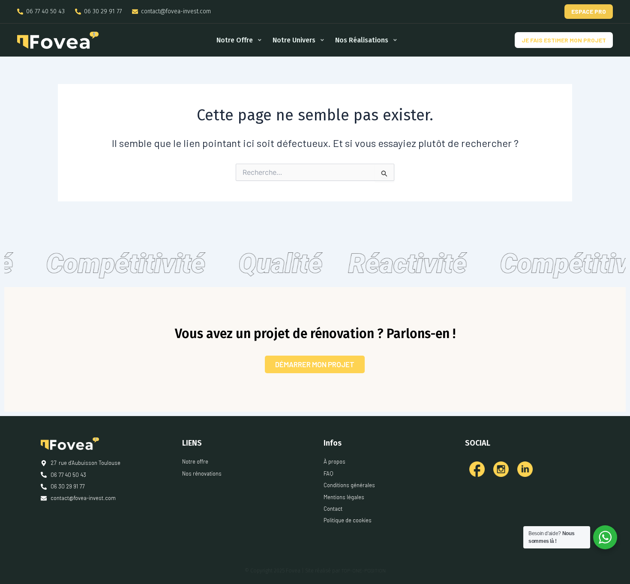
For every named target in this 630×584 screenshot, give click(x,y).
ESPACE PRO (588, 11)
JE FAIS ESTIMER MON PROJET (564, 40)
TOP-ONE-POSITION (363, 570)
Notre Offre (234, 40)
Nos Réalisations (361, 40)
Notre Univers (294, 40)
